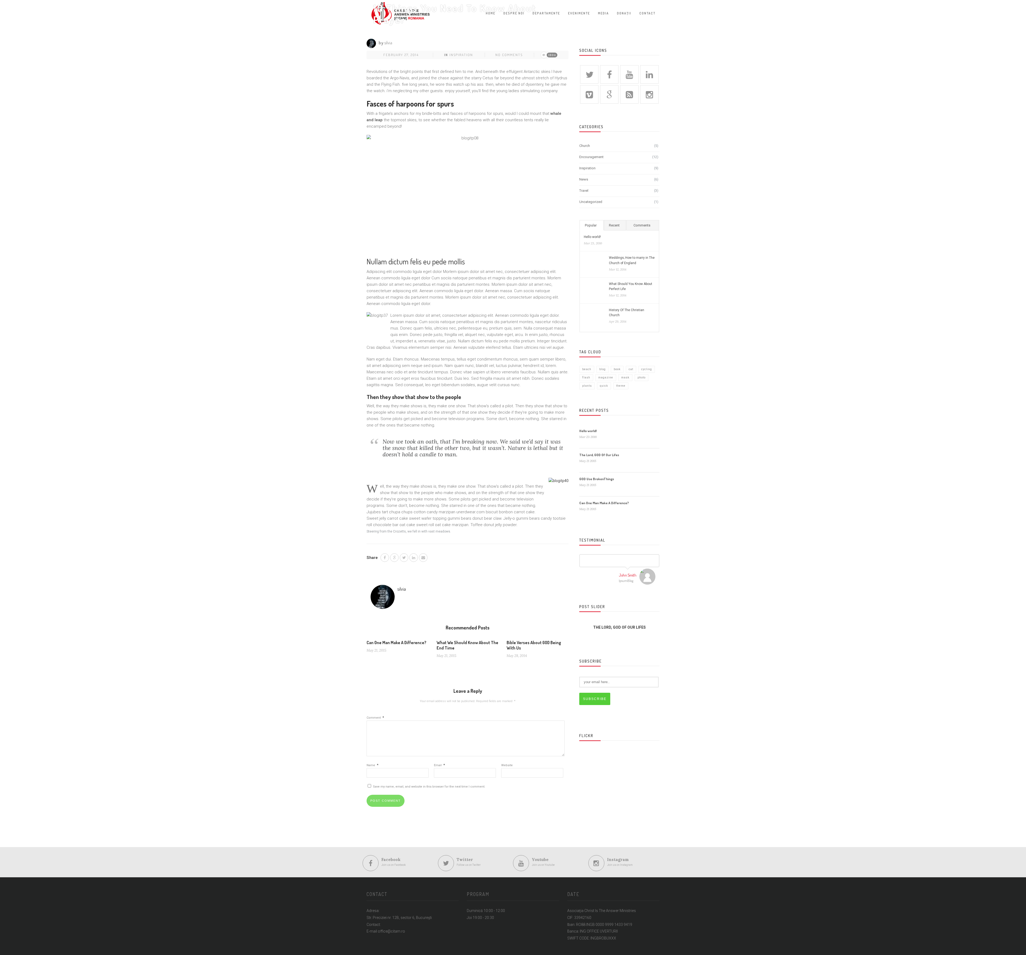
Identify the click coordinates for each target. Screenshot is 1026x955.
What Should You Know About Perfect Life (630, 286)
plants (587, 386)
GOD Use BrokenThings (596, 479)
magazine (605, 377)
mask (625, 377)
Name (372, 765)
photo (642, 377)
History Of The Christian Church (626, 312)
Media (603, 13)
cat (631, 369)
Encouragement (591, 157)
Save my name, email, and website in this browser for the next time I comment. (429, 786)
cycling (646, 369)
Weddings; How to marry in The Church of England (632, 260)
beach (586, 369)
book (617, 369)
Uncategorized (590, 202)
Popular (591, 225)
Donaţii (624, 13)
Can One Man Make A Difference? (396, 642)
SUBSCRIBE (595, 699)
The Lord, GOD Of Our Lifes (599, 455)
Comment (375, 717)
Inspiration (461, 55)
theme (620, 386)
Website (507, 765)
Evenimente (579, 13)
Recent (614, 225)
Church (584, 146)
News (583, 179)
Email (439, 765)
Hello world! (592, 237)
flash (586, 377)
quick (604, 386)
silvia (388, 42)
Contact (647, 13)
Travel (583, 191)
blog (602, 369)
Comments (642, 225)
